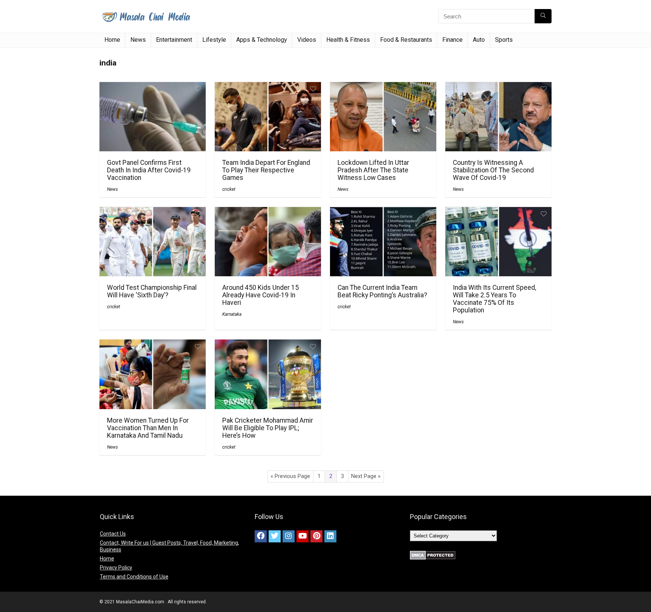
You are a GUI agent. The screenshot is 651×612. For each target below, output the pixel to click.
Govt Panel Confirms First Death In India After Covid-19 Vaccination (149, 170)
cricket (228, 189)
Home (112, 39)
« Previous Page (290, 476)
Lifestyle (214, 39)
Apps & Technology (261, 39)
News (138, 39)
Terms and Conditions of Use (134, 577)
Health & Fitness (348, 39)
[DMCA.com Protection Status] (432, 554)
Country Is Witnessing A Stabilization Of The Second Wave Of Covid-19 (493, 170)
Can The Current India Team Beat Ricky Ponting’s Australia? (382, 291)
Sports (504, 39)
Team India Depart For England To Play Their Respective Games (266, 170)
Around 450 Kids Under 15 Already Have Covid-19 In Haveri (260, 295)
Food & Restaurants (406, 39)
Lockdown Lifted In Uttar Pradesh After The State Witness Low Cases (373, 170)
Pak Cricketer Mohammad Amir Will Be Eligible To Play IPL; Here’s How (267, 428)
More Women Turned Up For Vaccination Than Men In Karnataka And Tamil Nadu (148, 428)
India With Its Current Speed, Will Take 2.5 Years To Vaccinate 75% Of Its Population (494, 299)
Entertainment (174, 39)
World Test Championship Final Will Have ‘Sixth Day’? (152, 291)
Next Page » (366, 476)
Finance (452, 39)
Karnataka (231, 314)
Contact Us (113, 534)
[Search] (543, 16)
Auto (479, 39)
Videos (306, 39)
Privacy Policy (116, 568)
